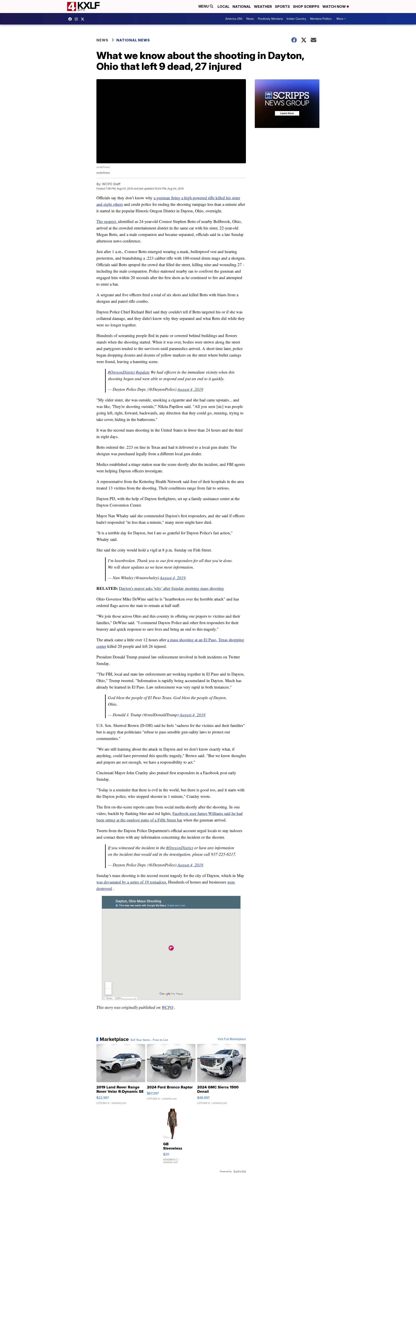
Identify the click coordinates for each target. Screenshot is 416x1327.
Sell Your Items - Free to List (149, 1040)
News (250, 18)
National (241, 6)
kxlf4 (71, 19)
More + (341, 18)
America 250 (233, 18)
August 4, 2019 (190, 389)
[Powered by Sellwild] (239, 1171)
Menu (204, 6)
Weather (263, 6)
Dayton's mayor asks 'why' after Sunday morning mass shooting (171, 588)
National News (133, 40)
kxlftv (77, 19)
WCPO (167, 1007)
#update (143, 372)
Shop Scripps (306, 6)
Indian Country (296, 18)
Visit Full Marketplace (232, 1039)
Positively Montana (270, 18)
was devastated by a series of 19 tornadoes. (131, 882)
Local (223, 6)
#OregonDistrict (121, 372)
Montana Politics (321, 18)
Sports (282, 6)
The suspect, (107, 221)
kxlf (83, 19)
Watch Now (334, 6)
